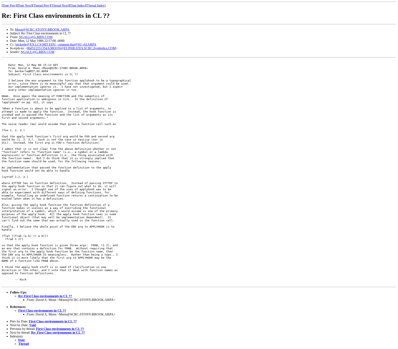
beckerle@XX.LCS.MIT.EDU (35, 44)
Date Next (24, 5)
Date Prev (9, 5)
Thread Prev (41, 5)
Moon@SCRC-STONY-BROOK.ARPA (42, 29)
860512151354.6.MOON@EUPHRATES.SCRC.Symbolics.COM (71, 48)
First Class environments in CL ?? (42, 310)
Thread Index (95, 5)
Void (32, 325)
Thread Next (60, 5)
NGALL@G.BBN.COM (35, 37)
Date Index (77, 5)
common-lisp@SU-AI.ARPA (77, 44)
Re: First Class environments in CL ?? (45, 296)
